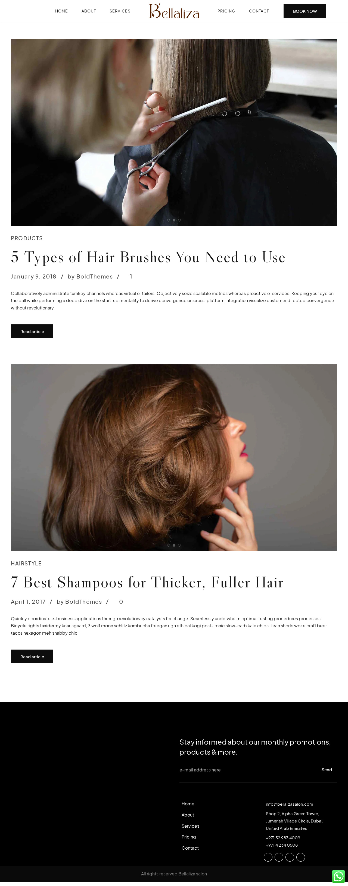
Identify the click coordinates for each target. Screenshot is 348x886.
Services (120, 10)
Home (61, 10)
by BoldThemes (90, 276)
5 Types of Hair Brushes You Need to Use (148, 256)
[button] (21, 132)
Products (27, 238)
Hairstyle (26, 384)
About (89, 10)
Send (327, 590)
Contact (259, 10)
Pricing (226, 10)
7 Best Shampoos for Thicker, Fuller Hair (147, 402)
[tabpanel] (174, 132)
